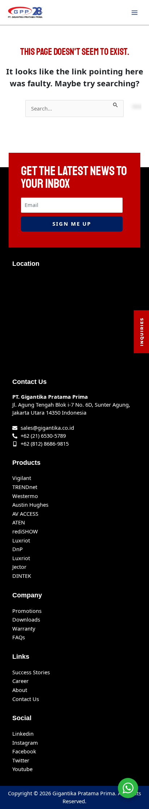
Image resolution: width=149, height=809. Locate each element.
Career (20, 680)
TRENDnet (24, 486)
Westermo (25, 495)
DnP (17, 549)
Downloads (26, 619)
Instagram (25, 742)
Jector (19, 566)
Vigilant (21, 477)
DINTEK (21, 575)
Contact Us (25, 698)
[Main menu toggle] (134, 12)
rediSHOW (25, 531)
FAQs (18, 637)
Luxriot (21, 540)
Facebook (24, 751)
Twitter (20, 760)
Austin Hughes (30, 504)
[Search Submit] (115, 104)
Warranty (23, 628)
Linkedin (23, 733)
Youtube (22, 769)
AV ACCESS (25, 513)
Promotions (27, 610)
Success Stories (31, 672)
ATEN (18, 522)
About (19, 689)
